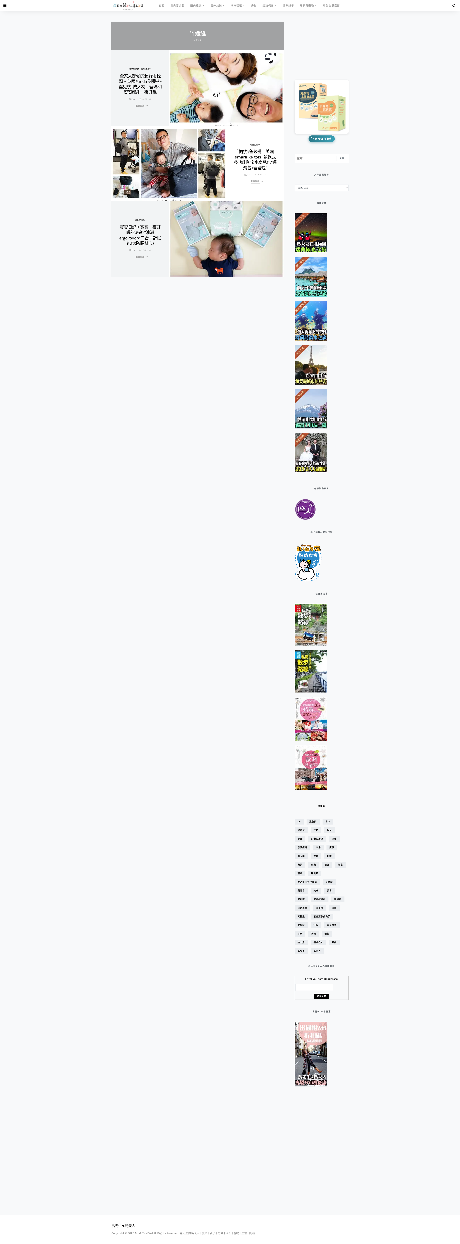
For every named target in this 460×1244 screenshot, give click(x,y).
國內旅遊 (196, 5)
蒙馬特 (301, 925)
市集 (318, 847)
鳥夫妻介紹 (178, 5)
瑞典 (300, 873)
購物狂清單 (146, 69)
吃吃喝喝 (236, 5)
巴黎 (334, 838)
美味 (316, 890)
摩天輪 (301, 856)
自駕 (334, 908)
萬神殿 (301, 916)
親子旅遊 (332, 925)
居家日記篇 (134, 69)
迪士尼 (301, 942)
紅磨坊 (329, 882)
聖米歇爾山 (320, 899)
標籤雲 (321, 806)
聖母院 (301, 899)
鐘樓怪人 (318, 942)
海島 (340, 864)
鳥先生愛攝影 (331, 5)
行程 (316, 925)
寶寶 (300, 838)
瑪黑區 (314, 873)
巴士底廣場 (317, 838)
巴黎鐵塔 (302, 847)
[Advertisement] (313, 48)
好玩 (329, 830)
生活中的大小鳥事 (307, 882)
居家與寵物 (307, 5)
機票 (300, 864)
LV (299, 821)
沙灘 (313, 864)
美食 (329, 890)
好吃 (316, 830)
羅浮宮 (301, 890)
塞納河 (301, 830)
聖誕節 (338, 899)
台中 (327, 821)
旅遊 (316, 856)
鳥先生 (301, 951)
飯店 (334, 942)
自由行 (319, 908)
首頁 (162, 5)
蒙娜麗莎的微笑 (322, 916)
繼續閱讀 (140, 106)
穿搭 (254, 5)
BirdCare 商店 (323, 138)
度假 (331, 847)
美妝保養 (268, 5)
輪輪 (327, 933)
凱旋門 (313, 821)
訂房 (300, 933)
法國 (327, 864)
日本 (329, 856)
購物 (313, 933)
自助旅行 (302, 908)
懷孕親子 (288, 5)
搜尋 (342, 158)
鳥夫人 (132, 99)
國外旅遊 (216, 5)
